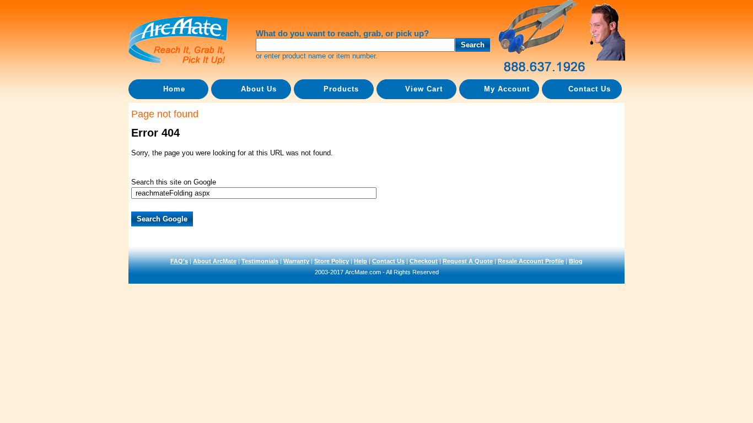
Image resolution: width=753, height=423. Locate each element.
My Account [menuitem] (507, 89)
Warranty (296, 261)
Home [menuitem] (174, 89)
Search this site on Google (173, 182)
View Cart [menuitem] (424, 89)
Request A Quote (468, 261)
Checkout (424, 261)
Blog (576, 261)
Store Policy (331, 261)
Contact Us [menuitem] (589, 89)
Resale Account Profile (531, 261)
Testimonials (259, 261)
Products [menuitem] (341, 89)
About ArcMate (214, 261)
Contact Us (388, 261)
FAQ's (179, 261)
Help (360, 261)
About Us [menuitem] (259, 89)
